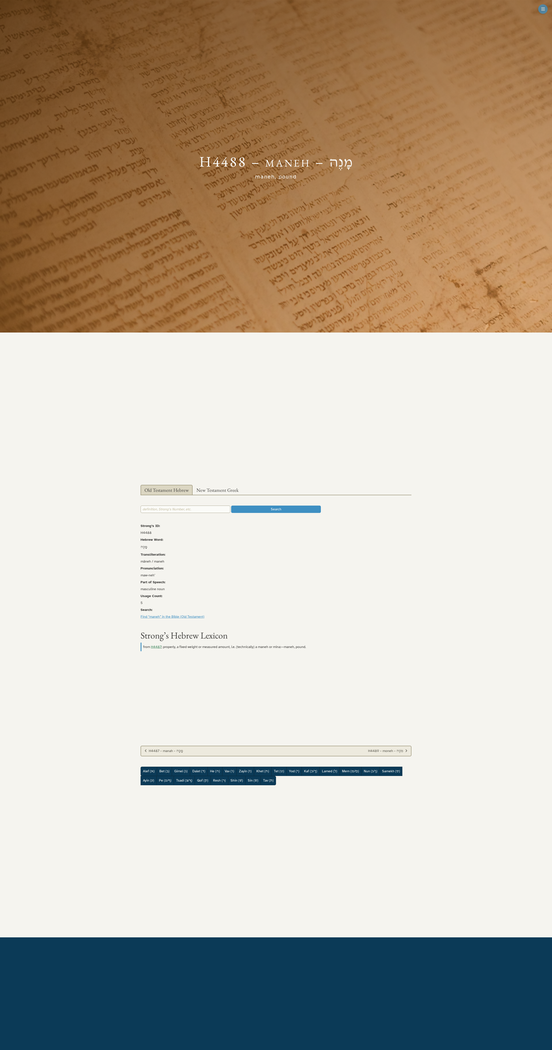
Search (276, 509)
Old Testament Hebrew (166, 490)
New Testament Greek (217, 490)
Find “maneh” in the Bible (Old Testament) (172, 617)
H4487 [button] (156, 647)
